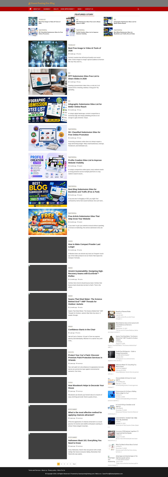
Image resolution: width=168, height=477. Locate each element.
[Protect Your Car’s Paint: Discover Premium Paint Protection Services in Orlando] (47, 362)
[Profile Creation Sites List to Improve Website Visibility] (70, 31)
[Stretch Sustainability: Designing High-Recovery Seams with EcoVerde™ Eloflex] (47, 278)
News (79, 9)
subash (80, 166)
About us (36, 9)
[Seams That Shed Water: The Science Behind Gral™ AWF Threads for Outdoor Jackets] (47, 306)
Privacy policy (52, 470)
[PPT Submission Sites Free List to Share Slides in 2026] (70, 21)
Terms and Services (34, 470)
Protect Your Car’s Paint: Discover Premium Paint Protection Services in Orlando (85, 357)
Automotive (71, 352)
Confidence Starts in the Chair (81, 329)
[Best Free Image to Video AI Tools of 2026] (32, 21)
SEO (77, 19)
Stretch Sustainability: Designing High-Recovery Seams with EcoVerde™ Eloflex (85, 273)
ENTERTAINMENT (72, 409)
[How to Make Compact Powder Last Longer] (47, 250)
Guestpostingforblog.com (86, 474)
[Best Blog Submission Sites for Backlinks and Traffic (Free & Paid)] (108, 31)
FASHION (70, 241)
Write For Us (61, 470)
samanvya (80, 363)
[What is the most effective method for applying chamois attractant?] (47, 418)
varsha (79, 54)
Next (74, 464)
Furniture (70, 382)
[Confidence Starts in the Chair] (47, 334)
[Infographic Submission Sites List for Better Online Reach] (108, 21)
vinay (79, 82)
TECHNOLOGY (42, 19)
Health (56, 9)
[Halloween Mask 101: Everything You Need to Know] (47, 446)
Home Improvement (67, 9)
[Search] (138, 9)
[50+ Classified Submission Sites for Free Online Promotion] (32, 31)
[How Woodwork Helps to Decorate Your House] (47, 390)
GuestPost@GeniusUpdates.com (112, 474)
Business (47, 9)
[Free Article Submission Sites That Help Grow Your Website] (47, 222)
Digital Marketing (43, 30)
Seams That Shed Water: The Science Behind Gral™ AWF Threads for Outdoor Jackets (85, 301)
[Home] (30, 9)
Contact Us (89, 9)
